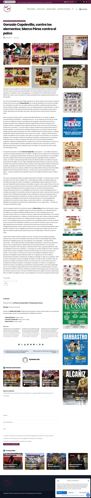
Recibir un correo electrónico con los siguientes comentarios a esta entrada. (23, 438)
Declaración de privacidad (74, 495)
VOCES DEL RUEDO (51, 9)
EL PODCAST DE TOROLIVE (63, 9)
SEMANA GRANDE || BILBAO (10, 455)
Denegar (70, 492)
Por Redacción (9, 37)
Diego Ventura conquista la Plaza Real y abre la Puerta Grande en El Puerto (50, 383)
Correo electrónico (8, 422)
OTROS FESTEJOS (52, 455)
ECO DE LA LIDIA (41, 9)
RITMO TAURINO (31, 9)
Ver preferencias (84, 492)
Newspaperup (29, 493)
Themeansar (38, 493)
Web (4, 429)
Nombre (5, 415)
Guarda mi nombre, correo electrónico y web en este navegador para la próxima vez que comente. (29, 435)
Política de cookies (65, 495)
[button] (88, 480)
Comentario (6, 396)
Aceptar (59, 492)
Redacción (35, 359)
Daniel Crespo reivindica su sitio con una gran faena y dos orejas (31, 383)
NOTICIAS (72, 455)
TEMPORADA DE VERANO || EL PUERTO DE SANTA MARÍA (11, 373)
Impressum (82, 495)
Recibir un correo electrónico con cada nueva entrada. (18, 441)
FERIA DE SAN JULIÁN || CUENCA (33, 455)
